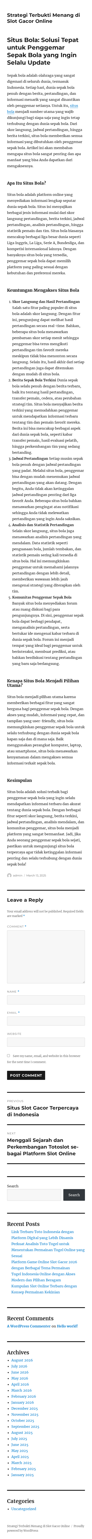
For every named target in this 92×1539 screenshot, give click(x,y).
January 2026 (22, 1402)
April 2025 (20, 1457)
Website (14, 1033)
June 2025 (19, 1444)
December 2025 (24, 1408)
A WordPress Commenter (29, 1326)
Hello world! (67, 1326)
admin (17, 875)
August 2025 (22, 1432)
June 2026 (20, 1372)
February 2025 (23, 1469)
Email (13, 1013)
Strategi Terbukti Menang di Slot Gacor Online (43, 18)
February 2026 (23, 1396)
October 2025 (22, 1420)
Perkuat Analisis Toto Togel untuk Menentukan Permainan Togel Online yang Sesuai (48, 1250)
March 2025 (21, 1463)
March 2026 (21, 1390)
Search (13, 1186)
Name (13, 991)
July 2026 (19, 1366)
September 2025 (25, 1426)
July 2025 (19, 1438)
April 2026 (20, 1384)
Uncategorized (23, 1509)
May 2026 (19, 1378)
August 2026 (22, 1360)
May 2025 (19, 1451)
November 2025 (25, 1414)
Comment (17, 926)
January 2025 (22, 1475)
